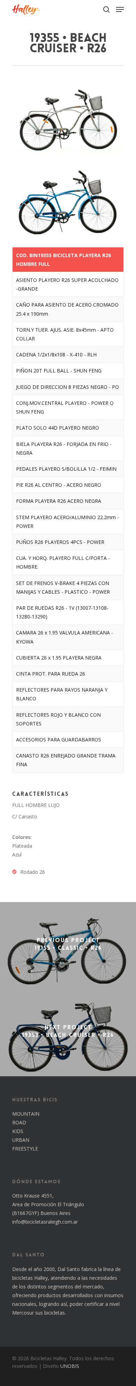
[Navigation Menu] (120, 9)
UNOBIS (69, 1366)
